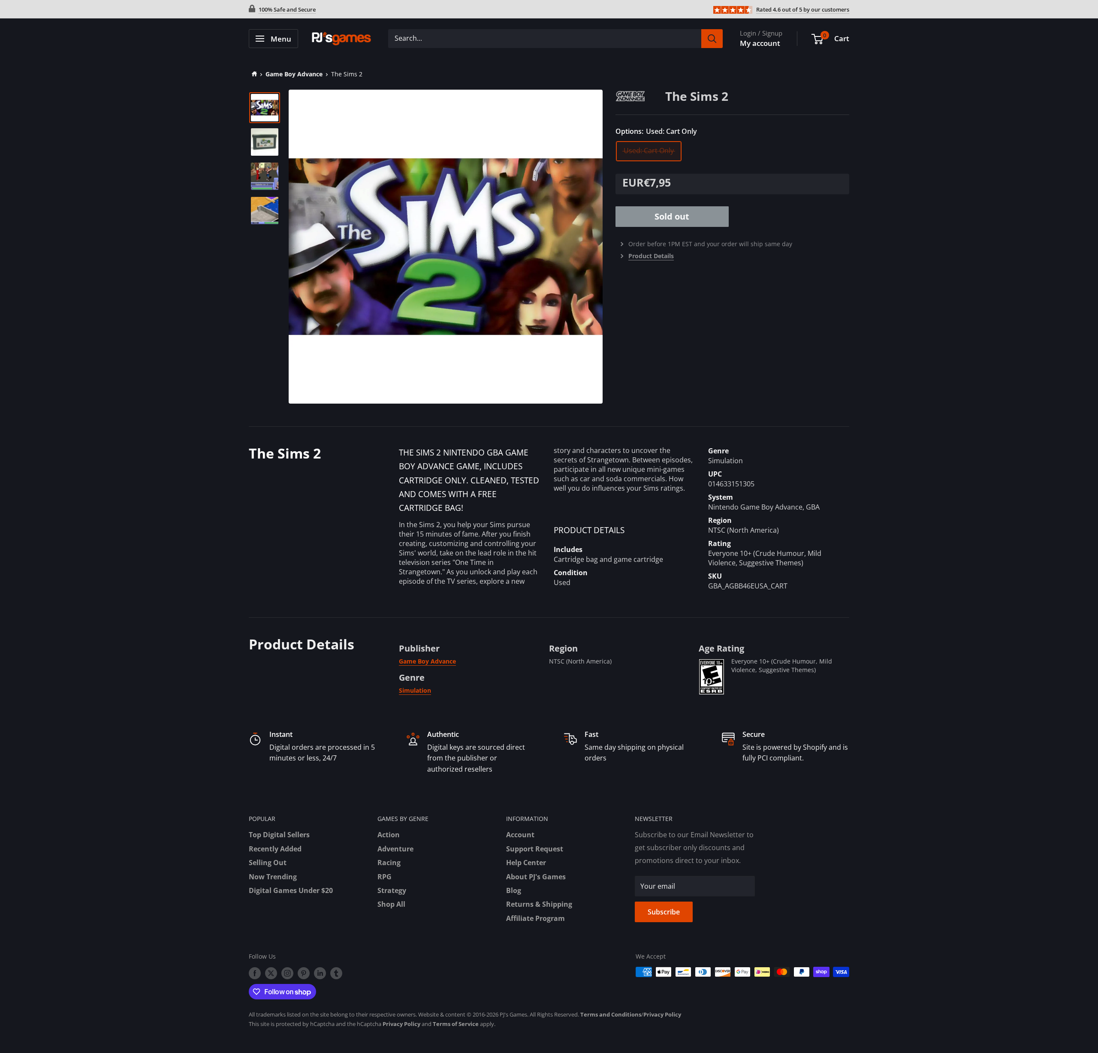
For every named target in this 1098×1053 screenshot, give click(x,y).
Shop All (391, 904)
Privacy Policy (662, 1014)
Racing (389, 862)
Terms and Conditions (610, 1014)
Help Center (526, 862)
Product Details (651, 256)
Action (388, 834)
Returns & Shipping (539, 904)
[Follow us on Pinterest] (304, 973)
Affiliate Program (535, 918)
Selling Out (268, 862)
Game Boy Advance (294, 74)
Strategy (391, 890)
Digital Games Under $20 (291, 890)
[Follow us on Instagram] (287, 973)
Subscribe (664, 912)
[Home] (253, 74)
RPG (384, 876)
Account (520, 834)
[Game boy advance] (640, 95)
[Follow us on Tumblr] (336, 973)
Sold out (672, 216)
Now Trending (273, 876)
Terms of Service (456, 1024)
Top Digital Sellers (279, 834)
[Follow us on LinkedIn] (320, 973)
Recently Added (275, 849)
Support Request (534, 849)
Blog (513, 890)
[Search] (712, 38)
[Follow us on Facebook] (255, 973)
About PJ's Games (536, 876)
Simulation (415, 690)
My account (760, 43)
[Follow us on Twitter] (271, 973)
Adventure (395, 849)
